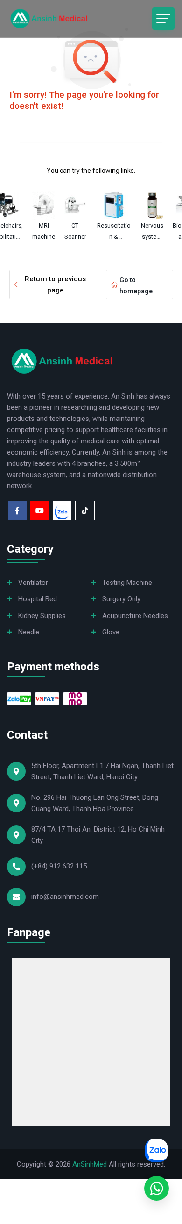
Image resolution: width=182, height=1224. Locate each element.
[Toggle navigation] (163, 18)
